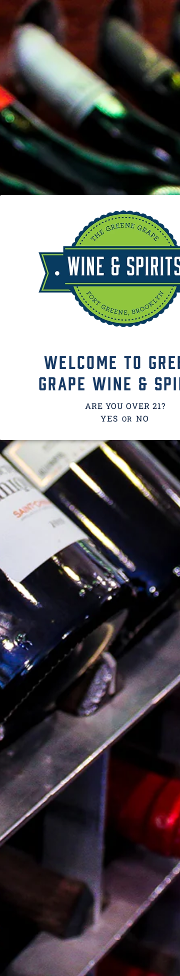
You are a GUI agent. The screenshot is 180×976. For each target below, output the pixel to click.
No (142, 418)
